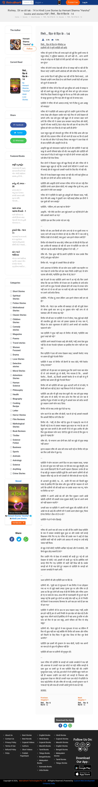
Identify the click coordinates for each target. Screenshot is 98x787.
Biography (17, 399)
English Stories (62, 746)
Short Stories (19, 291)
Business (17, 447)
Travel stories (19, 343)
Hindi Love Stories (25, 97)
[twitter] (88, 744)
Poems (16, 338)
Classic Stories (19, 315)
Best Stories (27, 735)
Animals (16, 456)
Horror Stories (19, 415)
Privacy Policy (10, 742)
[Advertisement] (18, 559)
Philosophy (18, 390)
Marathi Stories (62, 742)
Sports (16, 451)
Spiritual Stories (16, 297)
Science (16, 465)
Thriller (16, 435)
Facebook (19, 125)
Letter (15, 410)
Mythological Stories (18, 425)
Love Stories (18, 359)
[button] (31, 2)
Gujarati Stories (62, 739)
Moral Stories (19, 371)
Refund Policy (10, 750)
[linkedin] (85, 749)
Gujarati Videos (28, 742)
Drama (16, 354)
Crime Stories (19, 473)
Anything (17, 469)
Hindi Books (44, 739)
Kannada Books (45, 767)
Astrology (17, 460)
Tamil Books (44, 750)
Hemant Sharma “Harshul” (27, 42)
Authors (25, 746)
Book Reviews (19, 431)
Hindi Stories (61, 735)
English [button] (38, 3)
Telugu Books (44, 753)
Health (16, 394)
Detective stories (17, 365)
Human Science (16, 384)
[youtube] (80, 749)
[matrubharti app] (59, 2)
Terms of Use (10, 746)
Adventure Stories (17, 377)
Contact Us (9, 739)
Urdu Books (43, 770)
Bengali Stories (62, 750)
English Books (44, 735)
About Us (9, 735)
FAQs (7, 753)
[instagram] (82, 744)
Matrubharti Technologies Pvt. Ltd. (33, 781)
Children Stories (16, 321)
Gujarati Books (45, 742)
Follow (29, 49)
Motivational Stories (18, 309)
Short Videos (27, 750)
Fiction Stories (19, 303)
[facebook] (77, 744)
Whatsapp (19, 141)
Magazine (17, 334)
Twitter (20, 133)
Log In (85, 2)
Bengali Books (44, 757)
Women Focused (17, 349)
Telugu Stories (61, 763)
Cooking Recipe (16, 404)
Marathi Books (45, 746)
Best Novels (27, 739)
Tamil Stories (61, 759)
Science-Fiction (17, 441)
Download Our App (64, 720)
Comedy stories (16, 328)
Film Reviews (19, 419)
